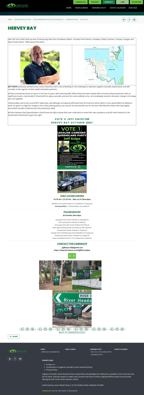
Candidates (80, 2)
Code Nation (62, 391)
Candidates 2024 (72, 19)
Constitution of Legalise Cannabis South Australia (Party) (69, 367)
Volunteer (136, 2)
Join (122, 2)
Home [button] (68, 8)
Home (10, 19)
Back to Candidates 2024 (72, 332)
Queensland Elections (22, 19)
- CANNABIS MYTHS (96, 354)
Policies (95, 2)
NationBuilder (73, 391)
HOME (43, 349)
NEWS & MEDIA (81, 8)
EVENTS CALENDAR (121, 349)
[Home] (17, 6)
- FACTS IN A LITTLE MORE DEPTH (101, 352)
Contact (109, 2)
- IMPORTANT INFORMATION (50, 352)
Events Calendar (117, 8)
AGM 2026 (133, 8)
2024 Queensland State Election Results (48, 19)
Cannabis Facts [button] (99, 8)
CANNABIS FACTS (96, 349)
